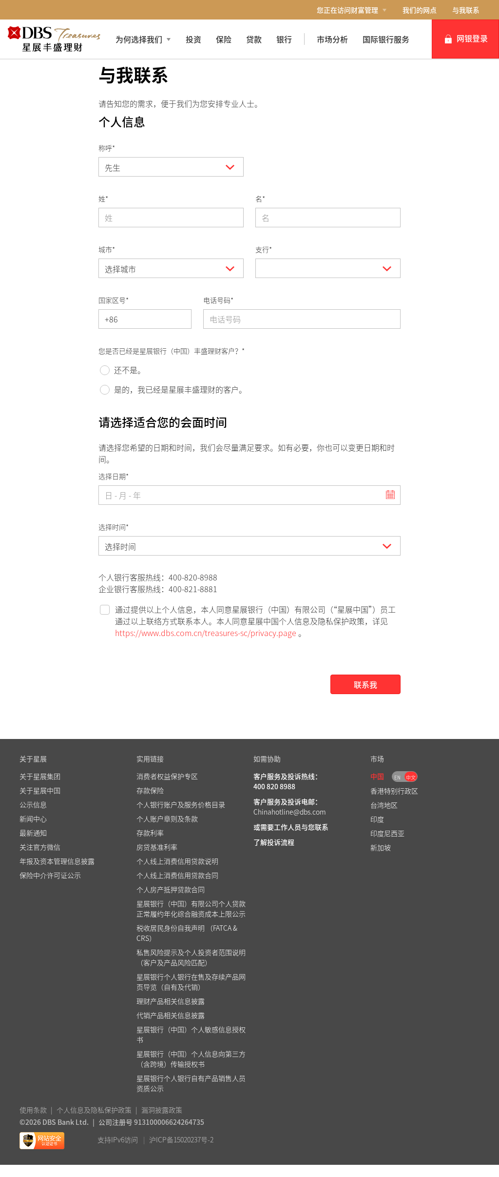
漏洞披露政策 (161, 1110)
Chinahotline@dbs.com (289, 812)
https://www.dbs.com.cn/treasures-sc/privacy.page (205, 632)
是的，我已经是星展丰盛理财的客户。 (180, 389)
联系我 (365, 684)
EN (397, 777)
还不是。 (129, 370)
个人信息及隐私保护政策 (94, 1110)
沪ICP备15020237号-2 (181, 1139)
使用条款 (33, 1110)
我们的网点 (420, 10)
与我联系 (466, 10)
